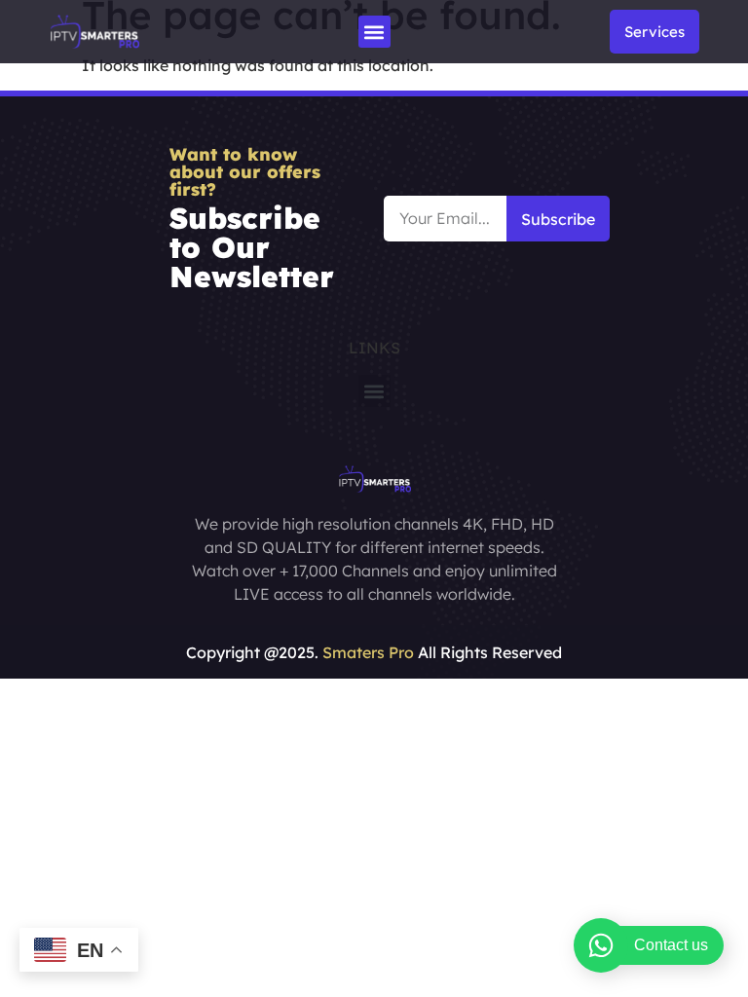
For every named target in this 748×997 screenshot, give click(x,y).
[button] (374, 32)
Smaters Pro (368, 652)
